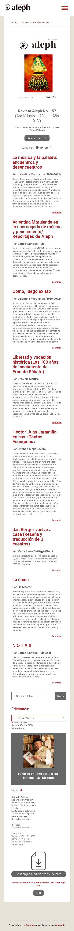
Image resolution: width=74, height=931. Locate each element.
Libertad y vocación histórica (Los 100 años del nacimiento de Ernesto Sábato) (35, 364)
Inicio (14, 22)
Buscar (60, 696)
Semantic (60, 925)
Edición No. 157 (41, 22)
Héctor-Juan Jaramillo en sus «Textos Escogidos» (35, 437)
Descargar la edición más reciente (38, 874)
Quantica (30, 925)
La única (21, 579)
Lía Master (24, 587)
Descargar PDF (37, 138)
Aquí (38, 893)
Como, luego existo (32, 291)
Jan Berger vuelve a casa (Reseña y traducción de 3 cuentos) (32, 537)
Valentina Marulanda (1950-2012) (39, 174)
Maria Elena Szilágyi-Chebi (35, 551)
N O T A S (22, 645)
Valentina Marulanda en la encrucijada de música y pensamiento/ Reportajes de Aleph (37, 229)
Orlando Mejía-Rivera (32, 449)
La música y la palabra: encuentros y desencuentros (35, 162)
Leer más (56, 212)
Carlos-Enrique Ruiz (31, 243)
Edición (25, 22)
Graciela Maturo (28, 379)
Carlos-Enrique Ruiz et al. (35, 653)
